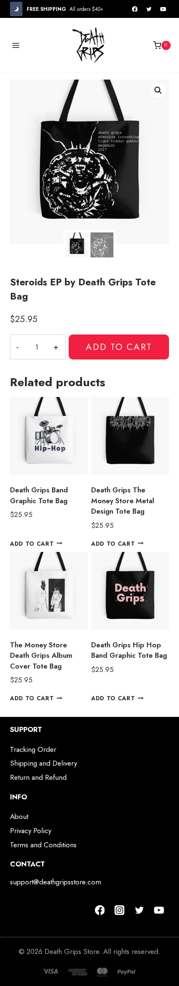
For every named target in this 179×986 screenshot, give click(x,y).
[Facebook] (135, 9)
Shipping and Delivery (43, 763)
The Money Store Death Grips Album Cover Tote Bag (41, 655)
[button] (158, 90)
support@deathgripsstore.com (55, 882)
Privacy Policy (30, 831)
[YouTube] (163, 9)
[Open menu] (16, 45)
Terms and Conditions (43, 845)
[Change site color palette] (16, 9)
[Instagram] (119, 910)
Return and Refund (38, 777)
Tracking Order (33, 749)
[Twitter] (149, 9)
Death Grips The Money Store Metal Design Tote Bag (122, 500)
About (19, 816)
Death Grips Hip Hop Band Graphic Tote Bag (129, 650)
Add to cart (119, 346)
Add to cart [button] (32, 543)
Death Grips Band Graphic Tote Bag (39, 495)
